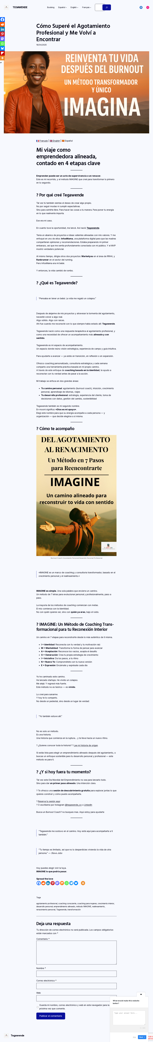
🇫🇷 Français (42, 141)
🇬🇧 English (55, 141)
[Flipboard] (2, 53)
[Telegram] (71, 883)
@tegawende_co (73, 805)
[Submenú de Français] (90, 7)
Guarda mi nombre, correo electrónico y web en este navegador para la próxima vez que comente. (74, 1007)
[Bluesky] (76, 883)
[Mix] (62, 883)
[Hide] (1, 63)
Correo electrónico (46, 980)
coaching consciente (67, 903)
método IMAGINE (83, 906)
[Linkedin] (48, 883)
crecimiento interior (106, 903)
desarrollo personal (44, 906)
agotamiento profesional (46, 903)
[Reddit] (43, 883)
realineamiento (98, 906)
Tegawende (20, 7)
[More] (83, 883)
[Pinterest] (53, 883)
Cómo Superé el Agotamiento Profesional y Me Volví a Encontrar (73, 32)
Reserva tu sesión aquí (49, 801)
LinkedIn (88, 805)
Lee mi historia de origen (86, 745)
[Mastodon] (57, 883)
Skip (134, 1037)
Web (38, 993)
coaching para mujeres (87, 903)
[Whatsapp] (67, 883)
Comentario (42, 939)
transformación (74, 909)
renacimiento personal (45, 909)
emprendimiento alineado (64, 906)
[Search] (106, 7)
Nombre (41, 968)
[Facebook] (39, 883)
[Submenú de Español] (66, 7)
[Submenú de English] (77, 7)
